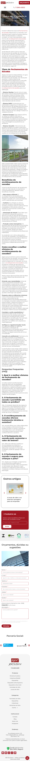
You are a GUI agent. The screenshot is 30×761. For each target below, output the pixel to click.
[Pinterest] (6, 753)
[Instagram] (9, 753)
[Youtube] (3, 753)
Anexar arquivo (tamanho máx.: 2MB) (13, 603)
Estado (4, 597)
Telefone (4, 581)
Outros (14, 707)
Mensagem (5, 607)
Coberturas (15, 703)
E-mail (4, 575)
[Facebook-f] (12, 753)
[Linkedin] (15, 753)
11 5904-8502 (20, 7)
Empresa (4, 586)
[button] (5, 7)
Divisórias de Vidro (15, 705)
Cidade (4, 592)
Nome (4, 570)
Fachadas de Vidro (15, 698)
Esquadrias (15, 701)
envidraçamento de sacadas (17, 39)
